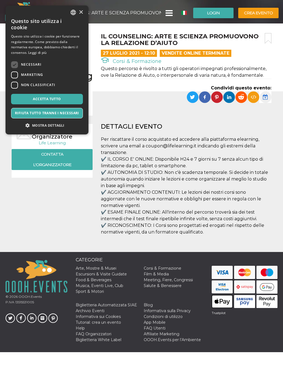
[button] (169, 13)
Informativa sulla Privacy (167, 310)
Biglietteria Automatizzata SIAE (106, 304)
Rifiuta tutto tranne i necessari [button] (47, 113)
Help (80, 328)
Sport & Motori (90, 291)
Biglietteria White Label (98, 339)
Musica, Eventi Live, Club (99, 285)
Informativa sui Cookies (98, 316)
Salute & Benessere (163, 285)
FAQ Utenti (155, 328)
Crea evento (258, 12)
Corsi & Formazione (136, 61)
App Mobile (155, 322)
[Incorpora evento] (253, 97)
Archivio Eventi (90, 310)
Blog (148, 304)
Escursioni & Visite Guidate (101, 274)
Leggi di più (37, 52)
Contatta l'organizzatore (52, 159)
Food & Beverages (93, 279)
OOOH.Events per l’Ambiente (172, 339)
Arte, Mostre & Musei (96, 268)
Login (213, 12)
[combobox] (73, 12)
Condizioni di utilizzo (163, 316)
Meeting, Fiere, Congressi (168, 279)
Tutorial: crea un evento (98, 322)
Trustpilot (219, 313)
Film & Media (156, 274)
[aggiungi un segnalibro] (268, 38)
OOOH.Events (30, 296)
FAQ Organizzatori (93, 333)
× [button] (81, 12)
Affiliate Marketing (161, 333)
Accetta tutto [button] (47, 99)
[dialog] (47, 70)
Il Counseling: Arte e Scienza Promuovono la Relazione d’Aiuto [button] (107, 12)
